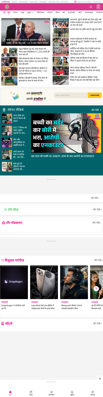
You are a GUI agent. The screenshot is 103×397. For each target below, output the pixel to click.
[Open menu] (4, 12)
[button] (98, 7)
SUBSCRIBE (94, 95)
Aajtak (14, 1)
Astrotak (64, 1)
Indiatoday (23, 1)
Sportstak (34, 1)
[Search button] (91, 7)
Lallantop (6, 1)
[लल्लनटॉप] (7, 6)
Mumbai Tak (53, 1)
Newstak (43, 1)
